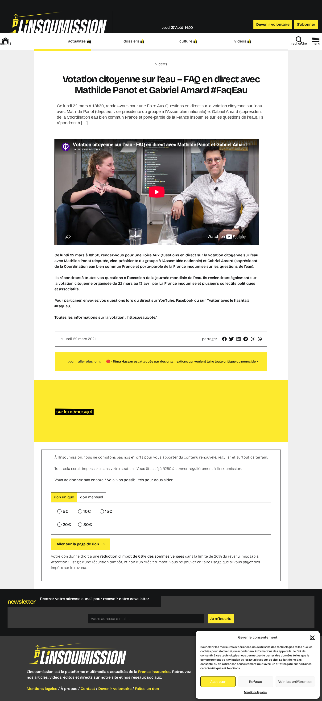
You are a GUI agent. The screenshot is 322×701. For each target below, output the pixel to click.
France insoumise (154, 671)
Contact (88, 688)
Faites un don (147, 688)
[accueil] (5, 41)
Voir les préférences (295, 682)
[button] (312, 637)
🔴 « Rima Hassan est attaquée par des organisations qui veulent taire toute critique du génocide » (182, 361)
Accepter (218, 682)
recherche (299, 44)
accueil (5, 44)
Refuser (255, 682)
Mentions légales (255, 692)
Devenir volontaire (115, 688)
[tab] (64, 497)
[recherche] (299, 39)
